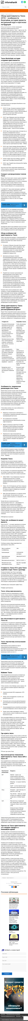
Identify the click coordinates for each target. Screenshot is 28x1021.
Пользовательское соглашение (13, 1014)
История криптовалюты (12, 932)
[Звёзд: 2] (8, 883)
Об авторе (18, 1016)
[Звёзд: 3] (9, 883)
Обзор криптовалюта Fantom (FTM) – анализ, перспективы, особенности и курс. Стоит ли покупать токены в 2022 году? (13, 919)
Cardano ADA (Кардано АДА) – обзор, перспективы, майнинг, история (13, 943)
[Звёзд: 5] (12, 883)
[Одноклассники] (14, 887)
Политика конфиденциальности (8, 1016)
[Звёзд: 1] (6, 883)
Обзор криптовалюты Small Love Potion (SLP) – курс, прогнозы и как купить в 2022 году (14, 906)
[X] (16, 887)
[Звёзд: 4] (11, 883)
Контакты (3, 1014)
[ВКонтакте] (12, 887)
